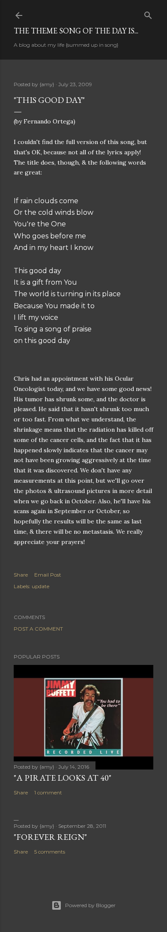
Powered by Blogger (90, 905)
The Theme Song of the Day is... (76, 31)
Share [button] (21, 574)
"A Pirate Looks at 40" (62, 777)
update (40, 586)
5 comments (49, 851)
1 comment (48, 792)
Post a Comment (38, 628)
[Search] (148, 13)
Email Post (47, 574)
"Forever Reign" (50, 836)
